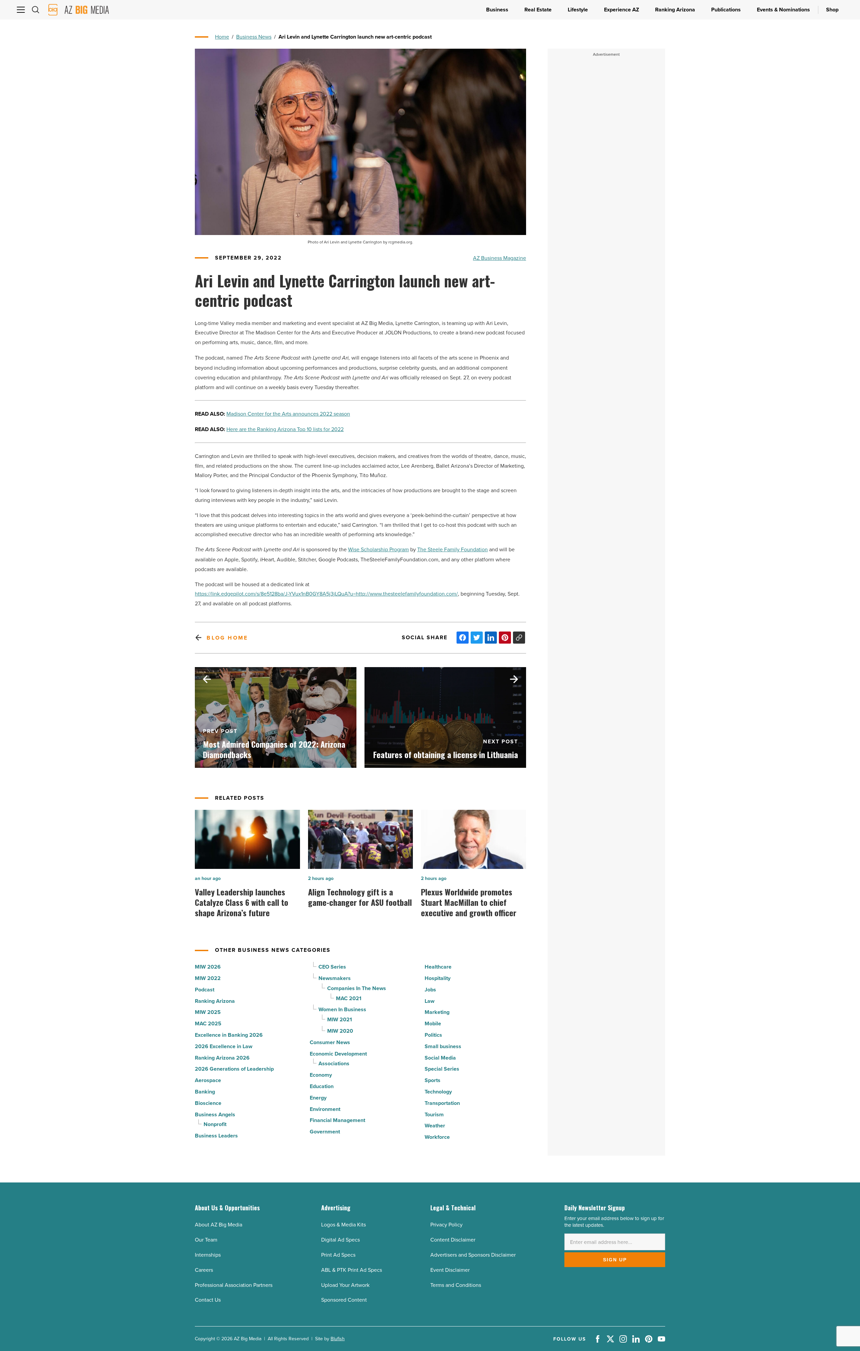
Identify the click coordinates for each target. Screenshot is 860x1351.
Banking (205, 1092)
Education (322, 1086)
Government (325, 1131)
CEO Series (332, 967)
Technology (438, 1092)
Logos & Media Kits (343, 1224)
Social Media (440, 1058)
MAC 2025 (208, 1023)
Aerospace (208, 1080)
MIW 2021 (339, 1019)
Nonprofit (215, 1124)
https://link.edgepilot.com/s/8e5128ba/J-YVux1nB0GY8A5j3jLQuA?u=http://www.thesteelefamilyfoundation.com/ (326, 593)
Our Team (206, 1239)
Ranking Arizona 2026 (222, 1058)
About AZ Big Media (218, 1224)
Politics (433, 1035)
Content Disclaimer (452, 1239)
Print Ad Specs (338, 1254)
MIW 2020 (340, 1031)
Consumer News (330, 1042)
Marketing (437, 1012)
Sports (432, 1080)
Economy (321, 1075)
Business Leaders (216, 1135)
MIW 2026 (208, 967)
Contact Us (208, 1299)
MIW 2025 (208, 1012)
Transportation (442, 1103)
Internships (208, 1254)
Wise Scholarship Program (378, 549)
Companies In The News (356, 988)
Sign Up (615, 1259)
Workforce (437, 1137)
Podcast (204, 989)
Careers (204, 1269)
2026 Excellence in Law (223, 1046)
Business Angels (215, 1114)
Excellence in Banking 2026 (229, 1035)
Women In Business (342, 1009)
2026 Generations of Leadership (234, 1069)
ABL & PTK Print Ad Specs (351, 1269)
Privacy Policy (446, 1224)
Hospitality (437, 978)
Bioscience (208, 1103)
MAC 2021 (348, 998)
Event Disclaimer (450, 1269)
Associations (333, 1063)
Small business (443, 1046)
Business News (253, 36)
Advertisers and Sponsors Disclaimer (473, 1254)
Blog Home (227, 638)
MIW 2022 (208, 978)
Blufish (338, 1338)
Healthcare (438, 967)
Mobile (433, 1023)
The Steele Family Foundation (452, 549)
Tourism (434, 1114)
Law (429, 1001)
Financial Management (337, 1120)
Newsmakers (334, 978)
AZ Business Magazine (499, 258)
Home (222, 36)
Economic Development (338, 1054)
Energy (318, 1098)
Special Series (442, 1069)
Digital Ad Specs (340, 1239)
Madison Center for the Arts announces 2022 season (288, 413)
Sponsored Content (344, 1299)
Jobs (430, 989)
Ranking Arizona (215, 1001)
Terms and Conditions (455, 1285)
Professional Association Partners (233, 1285)
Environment (325, 1109)
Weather (435, 1125)
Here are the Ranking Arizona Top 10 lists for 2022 (285, 429)
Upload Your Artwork (345, 1285)
